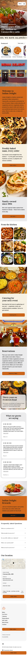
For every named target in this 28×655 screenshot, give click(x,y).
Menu (20, 3)
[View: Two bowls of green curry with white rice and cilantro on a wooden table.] (7, 259)
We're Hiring (5, 622)
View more (5, 433)
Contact (4, 624)
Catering (4, 616)
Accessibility (5, 637)
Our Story (4, 614)
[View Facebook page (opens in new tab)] (3, 644)
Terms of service (6, 634)
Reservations (5, 618)
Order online (13, 596)
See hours (22, 592)
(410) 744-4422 (6, 586)
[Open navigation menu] (24, 3)
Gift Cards (4, 620)
